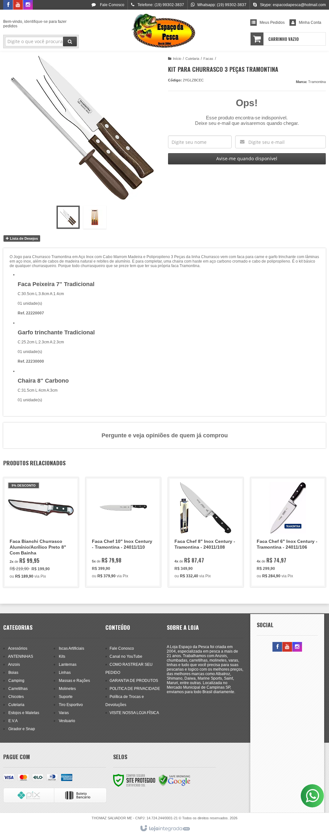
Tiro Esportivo (71, 704)
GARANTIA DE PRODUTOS (134, 680)
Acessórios (17, 648)
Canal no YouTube (126, 656)
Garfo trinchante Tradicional (56, 332)
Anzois (14, 664)
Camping (16, 680)
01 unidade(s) (30, 351)
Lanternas (67, 664)
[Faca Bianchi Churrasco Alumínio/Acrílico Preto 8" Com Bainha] (41, 532)
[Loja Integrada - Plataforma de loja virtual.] (164, 829)
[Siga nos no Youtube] (18, 5)
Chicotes (16, 696)
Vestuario (67, 721)
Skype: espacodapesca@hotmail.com (293, 5)
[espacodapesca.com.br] (164, 31)
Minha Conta (310, 22)
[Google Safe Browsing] (174, 780)
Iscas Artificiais (71, 648)
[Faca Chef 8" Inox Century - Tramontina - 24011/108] (206, 532)
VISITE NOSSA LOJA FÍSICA (134, 713)
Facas (208, 58)
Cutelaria (192, 58)
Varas (64, 713)
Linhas (65, 672)
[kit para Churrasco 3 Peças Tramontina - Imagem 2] (94, 217)
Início (177, 58)
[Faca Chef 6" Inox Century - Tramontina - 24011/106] (288, 532)
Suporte (66, 696)
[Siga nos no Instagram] (28, 5)
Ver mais (44, 556)
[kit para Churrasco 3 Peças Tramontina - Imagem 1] (68, 217)
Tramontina (317, 82)
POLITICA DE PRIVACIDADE (135, 688)
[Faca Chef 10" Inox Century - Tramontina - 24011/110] (123, 532)
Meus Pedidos (272, 22)
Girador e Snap (21, 729)
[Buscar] (70, 41)
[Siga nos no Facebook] (8, 5)
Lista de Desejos (23, 238)
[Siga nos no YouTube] (287, 647)
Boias (13, 672)
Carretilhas (18, 688)
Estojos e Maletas (23, 713)
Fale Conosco (111, 5)
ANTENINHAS (20, 656)
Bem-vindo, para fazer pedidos (35, 23)
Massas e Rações (74, 680)
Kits (62, 656)
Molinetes (67, 688)
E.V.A (13, 721)
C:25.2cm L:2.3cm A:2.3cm (41, 342)
